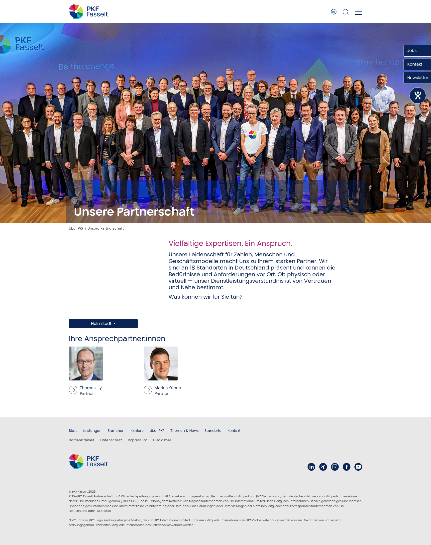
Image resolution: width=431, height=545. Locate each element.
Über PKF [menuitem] (157, 430)
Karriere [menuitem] (137, 430)
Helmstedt (101, 323)
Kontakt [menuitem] (233, 430)
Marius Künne (168, 388)
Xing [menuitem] (323, 467)
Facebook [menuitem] (346, 467)
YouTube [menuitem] (358, 467)
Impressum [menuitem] (137, 440)
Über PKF (76, 228)
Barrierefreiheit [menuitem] (81, 440)
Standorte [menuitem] (213, 430)
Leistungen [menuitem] (92, 430)
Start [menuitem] (73, 430)
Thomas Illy (91, 388)
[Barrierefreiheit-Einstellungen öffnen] (418, 95)
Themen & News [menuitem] (184, 430)
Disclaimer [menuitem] (162, 440)
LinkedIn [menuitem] (311, 467)
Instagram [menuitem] (335, 467)
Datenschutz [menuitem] (111, 440)
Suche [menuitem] (346, 12)
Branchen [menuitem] (116, 430)
